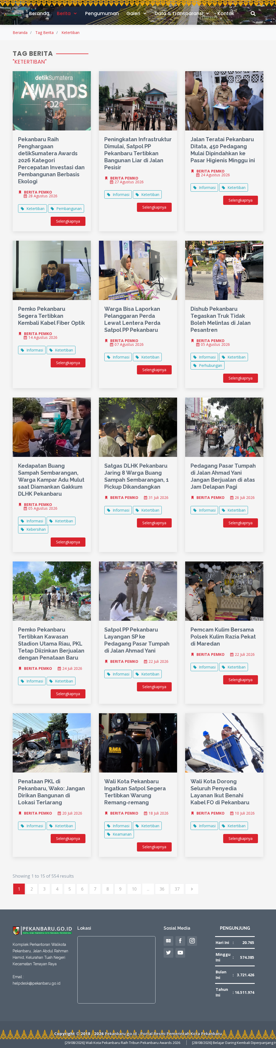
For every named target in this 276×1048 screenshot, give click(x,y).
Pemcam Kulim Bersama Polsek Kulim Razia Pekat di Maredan (223, 636)
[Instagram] (192, 941)
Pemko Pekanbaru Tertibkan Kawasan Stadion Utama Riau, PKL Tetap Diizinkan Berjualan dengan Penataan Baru (51, 643)
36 (162, 889)
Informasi (121, 194)
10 (134, 889)
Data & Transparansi (179, 13)
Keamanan (122, 834)
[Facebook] (180, 941)
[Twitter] (168, 953)
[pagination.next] (191, 889)
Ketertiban (70, 32)
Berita (64, 13)
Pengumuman (102, 13)
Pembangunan (69, 208)
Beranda (39, 13)
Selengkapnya (68, 221)
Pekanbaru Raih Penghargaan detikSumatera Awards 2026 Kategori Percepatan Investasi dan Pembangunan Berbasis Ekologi (51, 160)
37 (177, 889)
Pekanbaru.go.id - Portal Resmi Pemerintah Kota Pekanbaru (163, 1033)
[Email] (168, 941)
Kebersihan (36, 529)
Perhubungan (210, 365)
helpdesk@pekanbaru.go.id (36, 983)
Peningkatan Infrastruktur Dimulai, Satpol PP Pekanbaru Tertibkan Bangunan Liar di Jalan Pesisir (138, 153)
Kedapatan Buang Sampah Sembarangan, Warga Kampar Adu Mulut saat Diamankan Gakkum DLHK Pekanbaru (51, 480)
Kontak (226, 13)
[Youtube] (180, 953)
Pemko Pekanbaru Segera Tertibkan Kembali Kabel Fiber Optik (51, 316)
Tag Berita (44, 32)
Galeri (133, 13)
